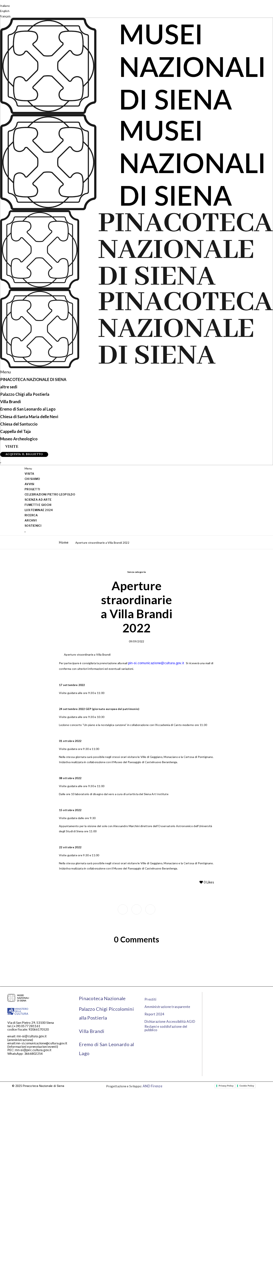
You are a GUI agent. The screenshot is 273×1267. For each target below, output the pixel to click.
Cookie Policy (246, 1085)
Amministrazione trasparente (167, 1007)
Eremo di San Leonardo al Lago (28, 409)
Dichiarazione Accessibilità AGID (169, 1021)
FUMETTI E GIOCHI (38, 504)
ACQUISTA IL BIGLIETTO (24, 454)
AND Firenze (152, 1086)
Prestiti (150, 999)
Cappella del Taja (15, 431)
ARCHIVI (31, 520)
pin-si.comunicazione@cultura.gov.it (156, 663)
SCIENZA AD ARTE (38, 499)
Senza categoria (136, 571)
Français (5, 16)
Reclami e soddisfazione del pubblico (165, 1028)
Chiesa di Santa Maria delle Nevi (29, 416)
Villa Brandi (10, 401)
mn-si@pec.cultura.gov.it (33, 1050)
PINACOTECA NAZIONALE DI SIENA (33, 379)
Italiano (5, 5)
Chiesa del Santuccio (19, 424)
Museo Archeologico (19, 438)
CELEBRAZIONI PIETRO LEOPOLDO (50, 494)
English (4, 11)
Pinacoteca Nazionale (102, 998)
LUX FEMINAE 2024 (39, 510)
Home (63, 542)
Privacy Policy (226, 1085)
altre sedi (8, 386)
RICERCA (31, 515)
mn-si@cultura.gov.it (32, 1036)
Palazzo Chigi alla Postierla (24, 394)
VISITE (11, 447)
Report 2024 (154, 1014)
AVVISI (29, 484)
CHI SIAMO (32, 478)
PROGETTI (32, 489)
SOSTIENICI (33, 525)
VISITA (29, 473)
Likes (209, 882)
